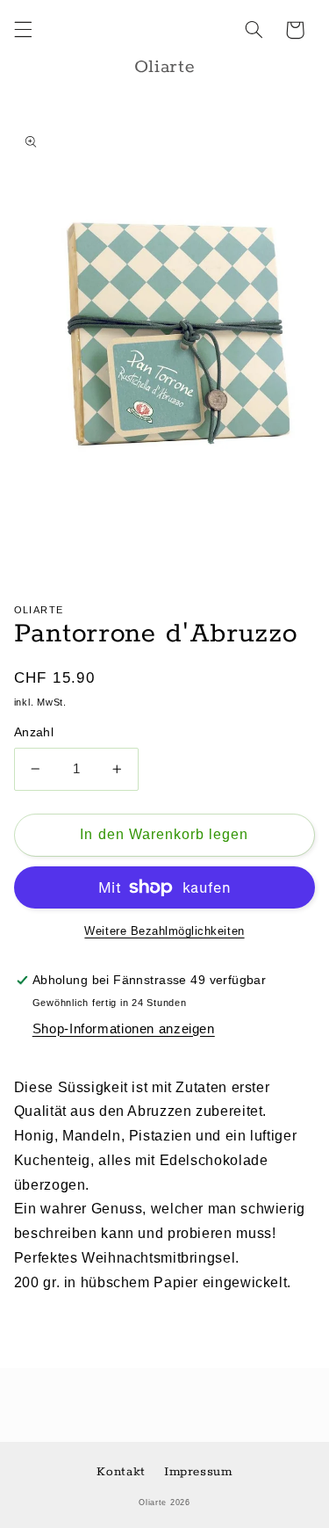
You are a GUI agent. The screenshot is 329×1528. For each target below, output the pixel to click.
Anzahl (34, 732)
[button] (23, 30)
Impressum (198, 1472)
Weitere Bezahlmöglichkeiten (164, 931)
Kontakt (121, 1472)
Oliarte (153, 1502)
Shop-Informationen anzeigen (123, 1029)
